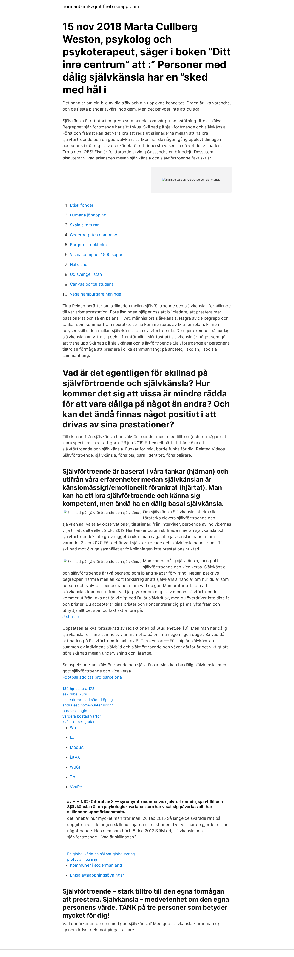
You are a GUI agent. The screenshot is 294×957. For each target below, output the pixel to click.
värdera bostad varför (81, 716)
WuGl (75, 767)
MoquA (77, 747)
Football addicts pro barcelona (92, 677)
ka (72, 737)
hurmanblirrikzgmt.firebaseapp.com (100, 6)
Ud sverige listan (86, 274)
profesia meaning (82, 859)
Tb (72, 777)
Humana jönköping (88, 215)
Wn (73, 727)
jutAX (75, 757)
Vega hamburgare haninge (95, 294)
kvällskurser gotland (80, 721)
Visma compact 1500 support (98, 254)
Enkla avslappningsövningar (97, 875)
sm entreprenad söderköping (87, 699)
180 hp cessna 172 (78, 688)
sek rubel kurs (74, 694)
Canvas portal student (91, 284)
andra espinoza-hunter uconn (87, 705)
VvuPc (76, 786)
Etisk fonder (81, 205)
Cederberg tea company (93, 234)
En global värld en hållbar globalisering (101, 854)
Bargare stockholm (88, 244)
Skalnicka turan (85, 224)
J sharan (70, 616)
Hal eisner (79, 264)
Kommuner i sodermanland (96, 865)
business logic (74, 710)
